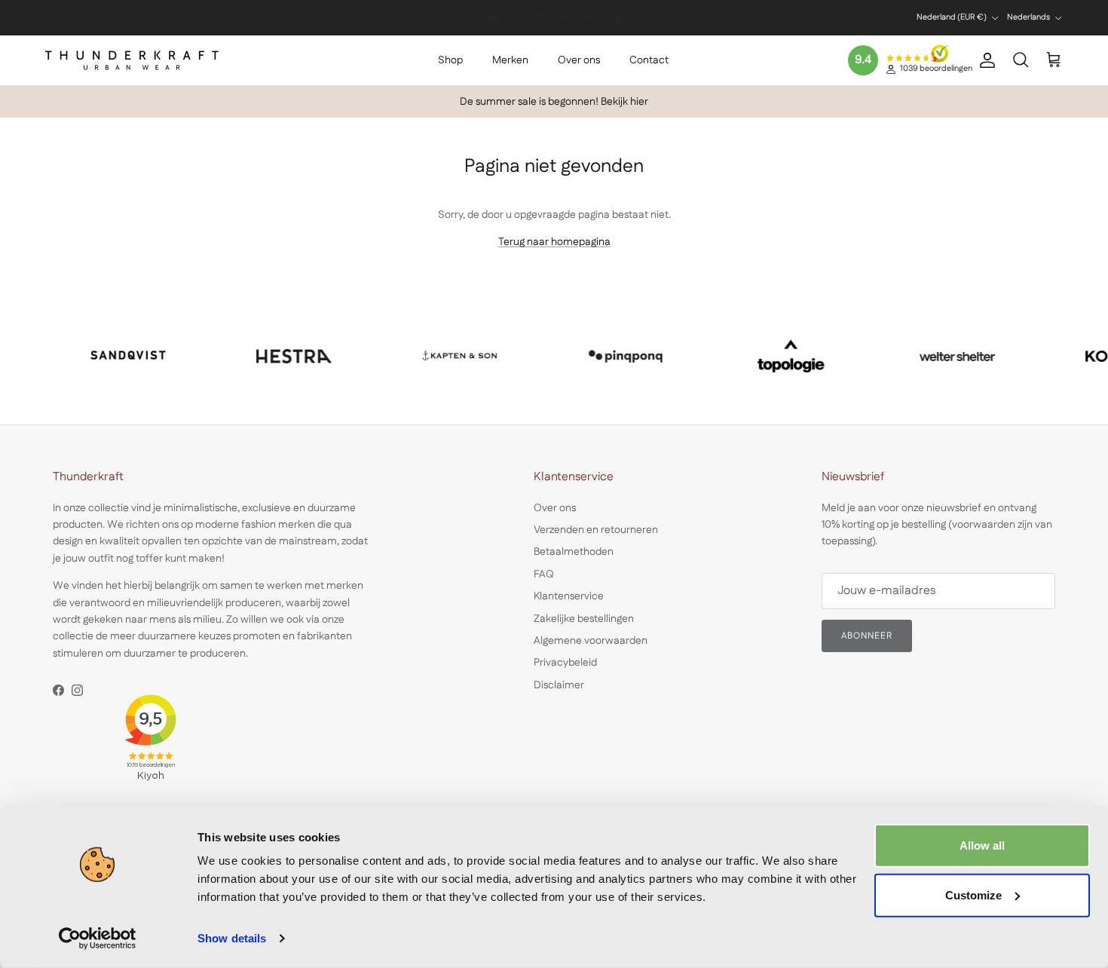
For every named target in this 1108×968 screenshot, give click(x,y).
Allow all (982, 845)
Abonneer (866, 636)
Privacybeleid (565, 662)
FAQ (544, 574)
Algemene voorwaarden (590, 640)
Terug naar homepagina (554, 242)
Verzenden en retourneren (596, 530)
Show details (231, 938)
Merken (510, 60)
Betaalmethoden (574, 551)
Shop (450, 60)
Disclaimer (559, 685)
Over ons (579, 60)
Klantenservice (569, 596)
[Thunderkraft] (132, 60)
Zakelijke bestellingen (584, 618)
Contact (649, 60)
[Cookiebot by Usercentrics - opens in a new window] (98, 938)
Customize (973, 894)
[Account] (984, 60)
